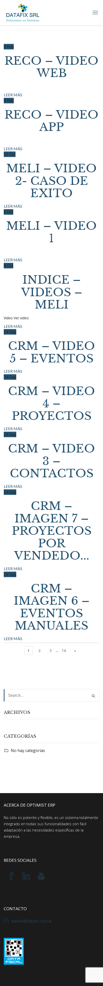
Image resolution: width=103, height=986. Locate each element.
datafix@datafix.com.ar (31, 921)
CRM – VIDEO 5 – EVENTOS (51, 352)
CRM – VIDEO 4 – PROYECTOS (51, 403)
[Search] (93, 696)
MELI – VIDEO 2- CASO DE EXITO (51, 180)
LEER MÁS (13, 94)
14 (64, 650)
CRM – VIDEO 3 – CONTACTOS (51, 460)
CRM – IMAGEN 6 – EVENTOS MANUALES (52, 607)
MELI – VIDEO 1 (51, 232)
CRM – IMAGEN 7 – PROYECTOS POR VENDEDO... (52, 531)
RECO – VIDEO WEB (51, 67)
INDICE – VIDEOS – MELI (51, 292)
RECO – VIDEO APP (51, 121)
